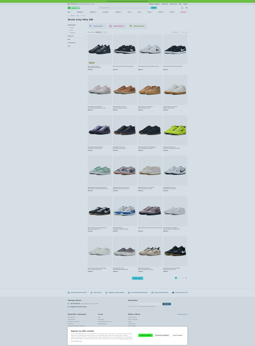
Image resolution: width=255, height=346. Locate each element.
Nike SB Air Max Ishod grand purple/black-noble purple (95, 147)
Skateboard (92, 12)
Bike (69, 12)
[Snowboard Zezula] (74, 8)
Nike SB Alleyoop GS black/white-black (123, 66)
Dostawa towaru (71, 317)
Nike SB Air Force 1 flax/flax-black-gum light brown (145, 107)
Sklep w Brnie (173, 4)
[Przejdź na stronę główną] (68, 16)
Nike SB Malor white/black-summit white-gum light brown (171, 228)
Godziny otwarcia (132, 317)
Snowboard (105, 12)
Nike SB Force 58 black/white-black (172, 66)
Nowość (72, 27)
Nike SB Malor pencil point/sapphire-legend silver (120, 269)
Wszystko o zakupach (154, 4)
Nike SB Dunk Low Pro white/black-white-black (169, 188)
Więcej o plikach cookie (76, 341)
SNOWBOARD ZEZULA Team (104, 321)
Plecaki (149, 12)
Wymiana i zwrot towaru (73, 321)
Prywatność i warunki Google (125, 338)
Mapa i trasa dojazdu (133, 319)
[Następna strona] (186, 32)
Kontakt (185, 4)
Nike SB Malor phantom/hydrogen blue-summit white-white (97, 269)
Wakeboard (80, 12)
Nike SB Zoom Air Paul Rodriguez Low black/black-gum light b (147, 147)
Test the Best (101, 319)
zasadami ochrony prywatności (149, 306)
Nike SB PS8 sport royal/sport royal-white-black (120, 228)
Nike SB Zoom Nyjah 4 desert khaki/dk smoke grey (145, 269)
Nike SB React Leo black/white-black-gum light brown (171, 269)
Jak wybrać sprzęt (102, 323)
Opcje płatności (71, 319)
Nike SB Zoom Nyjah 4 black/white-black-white (94, 67)
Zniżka (71, 30)
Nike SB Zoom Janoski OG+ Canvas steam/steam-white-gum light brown (98, 188)
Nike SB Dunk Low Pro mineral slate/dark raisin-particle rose (121, 188)
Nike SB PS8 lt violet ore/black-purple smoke (150, 227)
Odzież (129, 12)
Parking (130, 321)
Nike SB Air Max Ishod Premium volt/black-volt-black (171, 147)
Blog (180, 4)
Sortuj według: (91, 32)
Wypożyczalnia (131, 323)
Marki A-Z (172, 12)
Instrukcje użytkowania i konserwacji (76, 325)
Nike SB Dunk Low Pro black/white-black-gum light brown (97, 228)
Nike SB (72, 15)
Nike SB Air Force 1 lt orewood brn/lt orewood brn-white (146, 188)
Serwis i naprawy (132, 325)
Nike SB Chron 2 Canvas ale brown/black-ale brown (120, 107)
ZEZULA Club (165, 4)
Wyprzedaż (183, 12)
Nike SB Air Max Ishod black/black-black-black (119, 147)
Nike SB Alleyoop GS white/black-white (148, 66)
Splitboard (117, 12)
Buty (139, 12)
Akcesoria (160, 12)
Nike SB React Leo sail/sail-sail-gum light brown (170, 107)
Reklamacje (70, 323)
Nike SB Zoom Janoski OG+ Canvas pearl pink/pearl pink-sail (96, 107)
